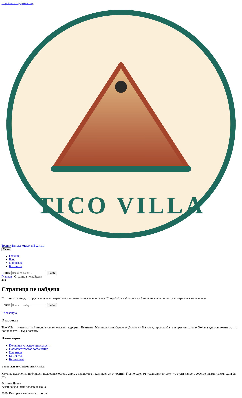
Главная (14, 256)
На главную (9, 312)
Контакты (15, 266)
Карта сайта (16, 359)
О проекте (15, 262)
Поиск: (6, 272)
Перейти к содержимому (17, 3)
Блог (12, 259)
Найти (52, 272)
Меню (6, 249)
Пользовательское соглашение (28, 348)
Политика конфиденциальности (29, 345)
